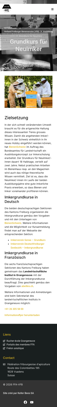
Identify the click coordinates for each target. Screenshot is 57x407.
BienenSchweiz (17, 146)
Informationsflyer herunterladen (22, 315)
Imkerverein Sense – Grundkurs (28, 240)
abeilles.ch (27, 286)
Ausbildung (48, 31)
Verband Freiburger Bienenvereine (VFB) (21, 31)
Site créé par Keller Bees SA (18, 393)
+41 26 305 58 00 (14, 309)
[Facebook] (25, 402)
